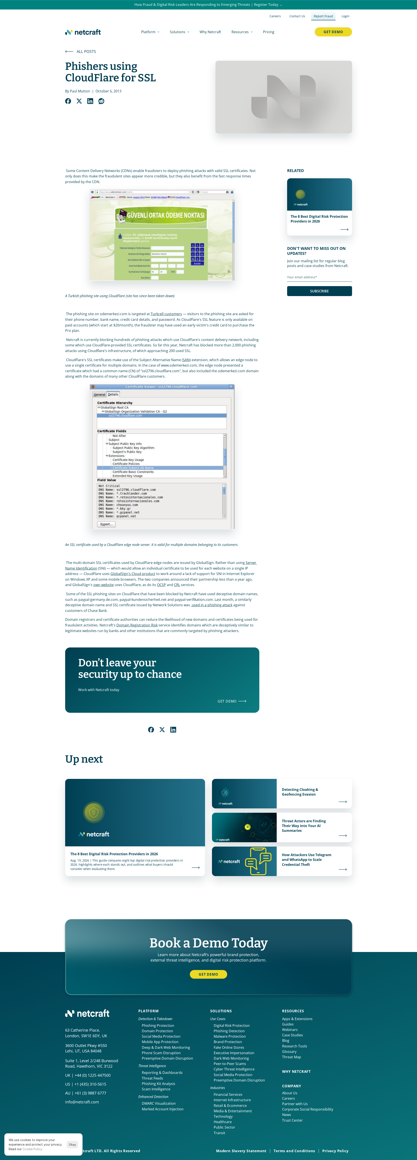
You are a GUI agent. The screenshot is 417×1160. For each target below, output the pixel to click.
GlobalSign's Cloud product (133, 573)
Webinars (290, 1029)
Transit (219, 1133)
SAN (186, 359)
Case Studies (292, 1035)
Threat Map (291, 1057)
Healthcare (223, 1121)
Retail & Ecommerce (230, 1105)
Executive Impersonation (234, 1052)
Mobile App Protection (160, 1041)
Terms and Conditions (294, 1151)
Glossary (289, 1051)
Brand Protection (228, 1041)
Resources (293, 1011)
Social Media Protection (161, 1036)
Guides (288, 1024)
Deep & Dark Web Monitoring (166, 1047)
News (286, 1114)
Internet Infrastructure (232, 1100)
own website (103, 584)
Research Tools (294, 1046)
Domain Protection (157, 1031)
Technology (223, 1116)
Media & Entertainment (233, 1111)
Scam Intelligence (156, 1089)
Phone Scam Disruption (161, 1052)
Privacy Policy (335, 1151)
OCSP (161, 584)
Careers (288, 1098)
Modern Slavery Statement (241, 1151)
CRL (177, 584)
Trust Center (292, 1120)
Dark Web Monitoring (231, 1058)
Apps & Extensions (297, 1018)
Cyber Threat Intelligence (234, 1069)
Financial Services (228, 1094)
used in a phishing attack (211, 605)
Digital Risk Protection (232, 1025)
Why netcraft (296, 1071)
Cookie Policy (32, 1149)
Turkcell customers (166, 313)
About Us (289, 1093)
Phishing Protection (158, 1025)
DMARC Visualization (159, 1103)
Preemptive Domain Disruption (167, 1058)
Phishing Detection (229, 1031)
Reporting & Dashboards (162, 1072)
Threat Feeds (152, 1078)
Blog (285, 1040)
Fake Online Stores (229, 1047)
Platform (148, 1011)
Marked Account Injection (163, 1109)
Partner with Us (295, 1103)
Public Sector (224, 1127)
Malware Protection (230, 1036)
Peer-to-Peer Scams (230, 1063)
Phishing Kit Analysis (158, 1083)
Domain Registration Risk (137, 625)
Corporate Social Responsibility (307, 1109)
